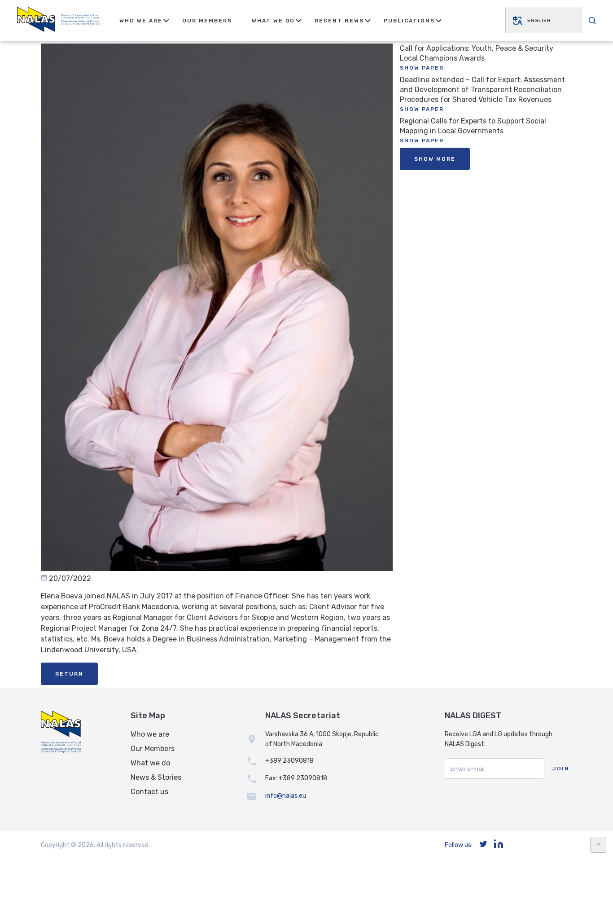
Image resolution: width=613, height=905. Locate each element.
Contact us (149, 791)
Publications (409, 21)
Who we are (150, 734)
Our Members (207, 21)
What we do (150, 763)
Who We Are (140, 21)
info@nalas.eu (285, 796)
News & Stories (156, 777)
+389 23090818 (289, 760)
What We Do (273, 21)
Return (69, 674)
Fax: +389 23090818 (296, 778)
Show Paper (422, 68)
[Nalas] (58, 21)
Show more (434, 159)
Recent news (339, 21)
